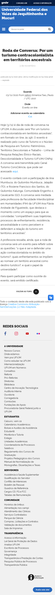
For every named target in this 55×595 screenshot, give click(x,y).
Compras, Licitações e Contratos (21, 521)
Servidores (11, 470)
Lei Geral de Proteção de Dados (20, 541)
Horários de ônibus (14, 504)
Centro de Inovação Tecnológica (21, 388)
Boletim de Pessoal (14, 485)
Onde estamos (11, 354)
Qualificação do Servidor (17, 478)
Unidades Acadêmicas (16, 441)
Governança (10, 551)
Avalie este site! (42, 590)
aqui (15, 171)
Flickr (38, 333)
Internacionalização (14, 364)
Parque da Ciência (13, 518)
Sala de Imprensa (13, 528)
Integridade (10, 554)
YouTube (27, 333)
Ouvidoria (9, 394)
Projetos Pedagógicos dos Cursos (22, 458)
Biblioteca (9, 384)
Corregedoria (11, 398)
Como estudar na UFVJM (17, 361)
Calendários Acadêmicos (17, 424)
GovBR (4, 3)
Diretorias (9, 381)
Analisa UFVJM (12, 544)
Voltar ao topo (24, 291)
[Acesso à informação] (36, 577)
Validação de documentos (18, 525)
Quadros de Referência (16, 488)
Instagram (16, 333)
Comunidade (12, 500)
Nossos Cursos (12, 350)
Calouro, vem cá (13, 421)
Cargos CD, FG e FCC (15, 491)
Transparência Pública (15, 565)
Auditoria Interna (12, 391)
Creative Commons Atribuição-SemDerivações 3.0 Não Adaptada (20, 305)
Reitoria (8, 374)
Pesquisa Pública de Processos (20, 561)
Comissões (10, 401)
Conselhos (9, 371)
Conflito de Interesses (15, 481)
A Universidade (13, 346)
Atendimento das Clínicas (17, 511)
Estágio (8, 438)
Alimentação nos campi (16, 508)
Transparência (13, 533)
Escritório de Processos (16, 548)
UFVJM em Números (15, 367)
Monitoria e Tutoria (14, 434)
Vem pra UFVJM (12, 357)
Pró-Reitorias (11, 377)
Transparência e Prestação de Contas (23, 558)
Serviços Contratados (15, 514)
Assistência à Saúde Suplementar (21, 474)
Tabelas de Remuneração (17, 495)
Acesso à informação (42, 3)
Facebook (5, 333)
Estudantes (11, 416)
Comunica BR (21, 3)
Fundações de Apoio (15, 405)
